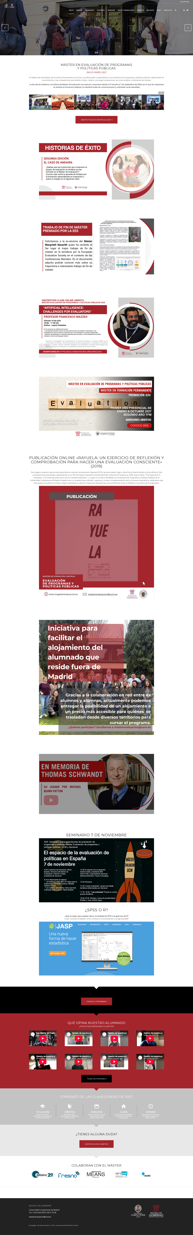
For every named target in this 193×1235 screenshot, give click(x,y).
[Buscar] (175, 10)
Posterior (188, 27)
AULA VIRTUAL (184, 1)
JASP (127, 919)
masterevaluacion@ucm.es (40, 1217)
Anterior (5, 27)
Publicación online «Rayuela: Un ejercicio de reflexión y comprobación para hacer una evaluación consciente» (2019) (96, 461)
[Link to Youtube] (187, 10)
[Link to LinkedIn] (184, 10)
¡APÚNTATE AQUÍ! (96, 39)
